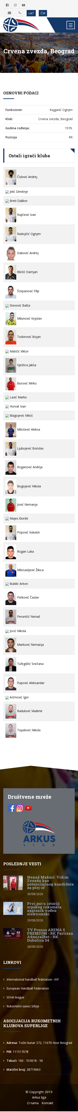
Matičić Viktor (19, 351)
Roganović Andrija (29, 467)
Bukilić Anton (18, 584)
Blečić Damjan (26, 272)
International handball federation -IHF (32, 979)
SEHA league (15, 997)
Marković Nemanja (30, 644)
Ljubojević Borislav (30, 448)
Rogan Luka (25, 551)
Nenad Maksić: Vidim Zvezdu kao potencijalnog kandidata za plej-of (50, 882)
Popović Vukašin (28, 532)
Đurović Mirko (26, 383)
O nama (33, 1103)
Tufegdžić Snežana (30, 664)
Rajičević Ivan (26, 215)
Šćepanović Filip (27, 291)
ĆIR (43, 13)
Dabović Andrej (27, 253)
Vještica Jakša (26, 365)
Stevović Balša (19, 305)
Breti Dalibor (18, 201)
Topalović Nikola (28, 730)
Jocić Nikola (17, 631)
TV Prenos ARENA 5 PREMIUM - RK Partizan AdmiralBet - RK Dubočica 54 (50, 935)
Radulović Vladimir (29, 711)
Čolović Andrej (26, 177)
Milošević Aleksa (28, 429)
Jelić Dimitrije (18, 192)
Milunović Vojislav (29, 318)
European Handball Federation (27, 988)
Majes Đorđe (18, 518)
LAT (31, 13)
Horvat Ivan (17, 406)
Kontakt (47, 1103)
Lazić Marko (18, 397)
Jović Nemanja (26, 504)
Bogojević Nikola (28, 486)
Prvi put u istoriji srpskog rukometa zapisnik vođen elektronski (44, 908)
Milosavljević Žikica (30, 570)
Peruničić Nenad (28, 616)
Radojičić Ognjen (28, 234)
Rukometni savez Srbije (22, 1006)
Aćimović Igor (19, 697)
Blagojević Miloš (21, 415)
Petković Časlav (27, 597)
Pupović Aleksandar (30, 683)
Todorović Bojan (28, 337)
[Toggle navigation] (71, 25)
